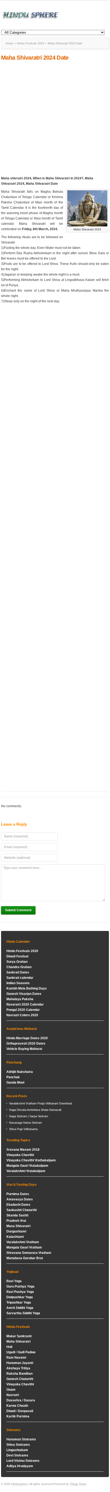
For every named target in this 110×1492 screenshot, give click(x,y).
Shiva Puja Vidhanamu (23, 1129)
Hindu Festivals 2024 (30, 43)
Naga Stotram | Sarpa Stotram (28, 1116)
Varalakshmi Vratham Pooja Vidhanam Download (40, 1103)
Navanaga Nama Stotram (25, 1122)
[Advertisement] (55, 118)
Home (9, 43)
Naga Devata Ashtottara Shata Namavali (35, 1109)
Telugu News (78, 1484)
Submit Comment (18, 910)
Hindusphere (19, 1484)
